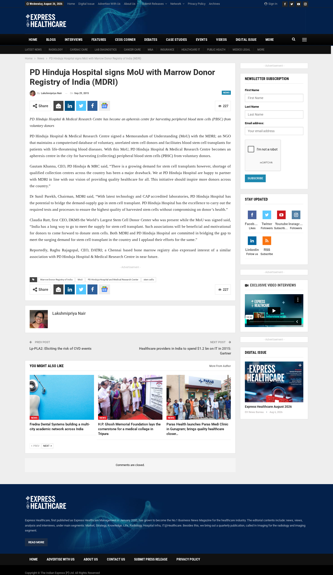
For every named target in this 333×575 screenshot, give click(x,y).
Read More (36, 542)
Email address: (254, 123)
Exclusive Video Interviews (272, 285)
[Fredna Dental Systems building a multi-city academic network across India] (62, 397)
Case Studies (176, 40)
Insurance (167, 49)
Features (99, 40)
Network (175, 3)
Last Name (252, 106)
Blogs (51, 40)
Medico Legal (241, 49)
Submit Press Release (150, 559)
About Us (129, 3)
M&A (150, 49)
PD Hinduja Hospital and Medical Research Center (113, 279)
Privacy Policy (196, 3)
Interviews (74, 40)
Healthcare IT (190, 49)
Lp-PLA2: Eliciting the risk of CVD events (60, 349)
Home (71, 3)
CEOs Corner (125, 40)
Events (201, 40)
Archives (214, 3)
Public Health (216, 49)
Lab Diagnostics (106, 49)
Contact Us (116, 559)
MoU (80, 279)
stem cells (149, 279)
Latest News (33, 49)
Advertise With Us (109, 3)
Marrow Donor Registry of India (56, 279)
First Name (252, 90)
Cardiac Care (79, 49)
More (260, 49)
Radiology (56, 49)
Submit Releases (153, 3)
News (226, 92)
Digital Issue (86, 3)
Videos (221, 40)
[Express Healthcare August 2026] (274, 382)
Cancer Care (132, 49)
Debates (150, 40)
